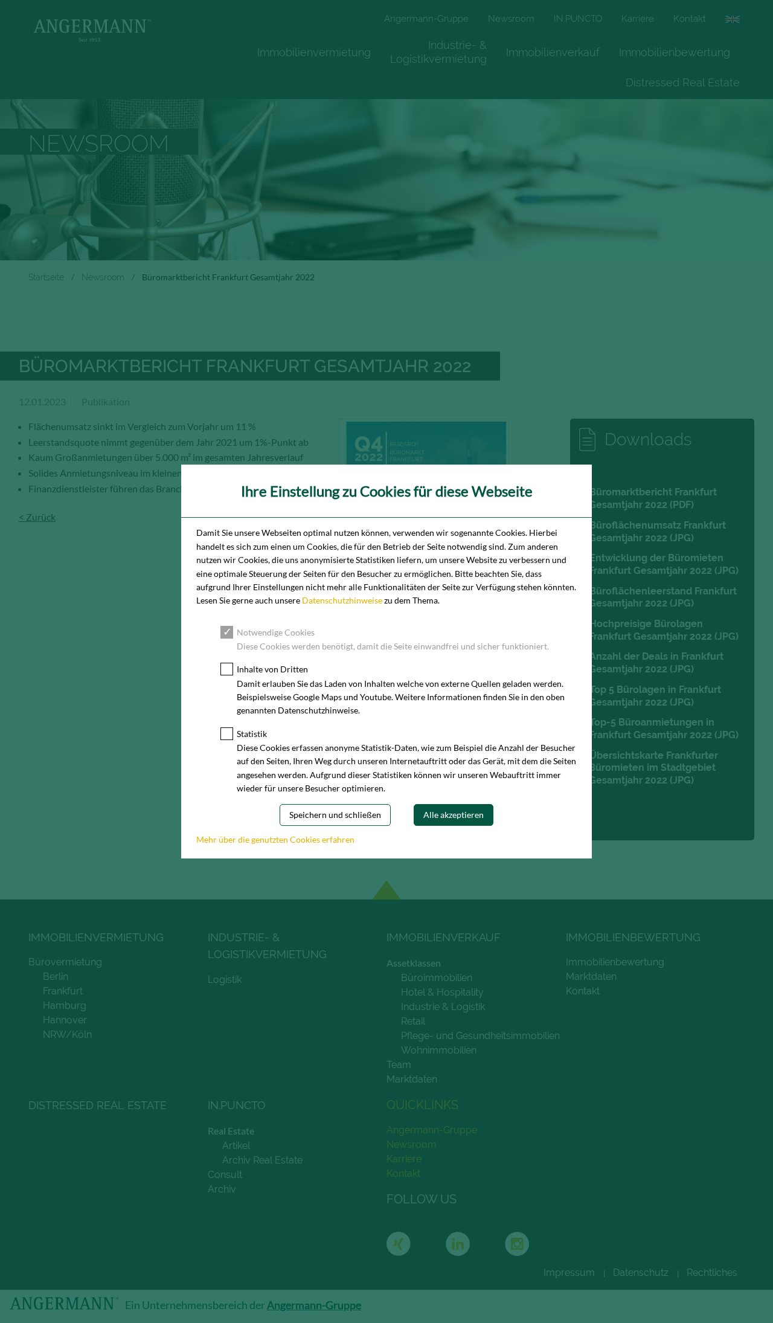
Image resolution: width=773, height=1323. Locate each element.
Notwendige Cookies (276, 632)
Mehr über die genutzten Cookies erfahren (275, 839)
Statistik (252, 734)
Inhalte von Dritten (272, 669)
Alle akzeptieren (453, 815)
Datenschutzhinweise (342, 600)
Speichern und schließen (335, 815)
